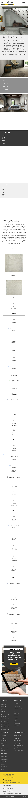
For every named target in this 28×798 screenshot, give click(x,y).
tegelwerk (12, 240)
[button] (23, 3)
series (20, 224)
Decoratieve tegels (19, 732)
